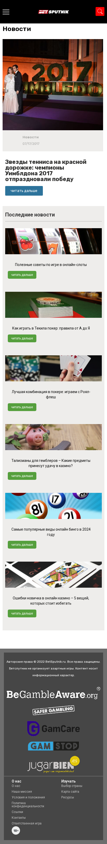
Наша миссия (22, 791)
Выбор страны (71, 786)
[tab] (18, 29)
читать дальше (22, 275)
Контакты (19, 818)
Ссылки (17, 812)
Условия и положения (28, 797)
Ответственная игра (27, 823)
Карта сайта (70, 791)
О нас (16, 786)
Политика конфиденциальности (28, 804)
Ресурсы (67, 797)
